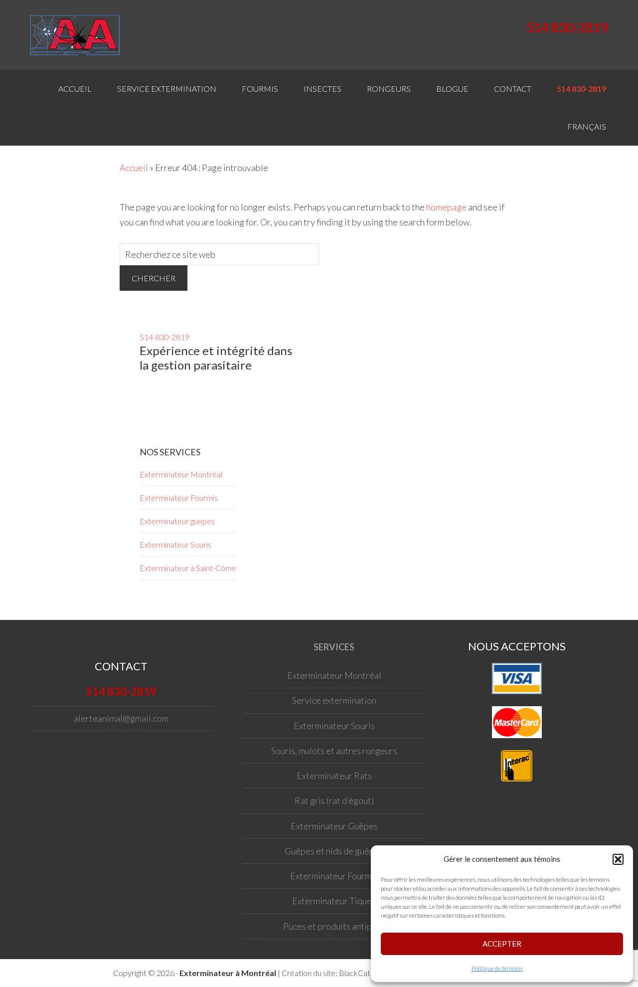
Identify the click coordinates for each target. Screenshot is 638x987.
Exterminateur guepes (177, 521)
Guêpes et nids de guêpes (334, 850)
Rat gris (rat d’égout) (334, 800)
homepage (446, 206)
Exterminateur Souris (175, 544)
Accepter (501, 943)
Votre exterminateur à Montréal (80, 35)
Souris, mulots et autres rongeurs (334, 750)
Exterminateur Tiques (334, 900)
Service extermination (334, 700)
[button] (618, 859)
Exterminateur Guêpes (334, 825)
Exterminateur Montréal (181, 474)
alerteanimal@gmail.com (121, 718)
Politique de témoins (497, 968)
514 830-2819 (567, 27)
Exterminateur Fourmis (179, 497)
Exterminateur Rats (334, 775)
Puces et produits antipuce (334, 926)
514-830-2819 (164, 337)
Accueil (134, 167)
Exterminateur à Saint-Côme (188, 568)
